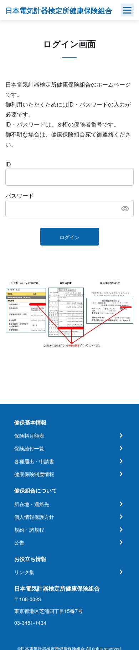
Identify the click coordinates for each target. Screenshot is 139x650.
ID (8, 164)
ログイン (69, 237)
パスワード (19, 195)
